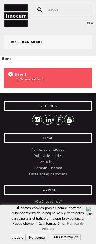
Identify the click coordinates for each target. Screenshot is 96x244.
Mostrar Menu (26, 42)
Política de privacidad (48, 149)
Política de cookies (48, 155)
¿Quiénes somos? (48, 201)
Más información (66, 237)
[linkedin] (43, 120)
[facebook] (53, 120)
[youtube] (64, 120)
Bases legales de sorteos (48, 174)
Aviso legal (48, 161)
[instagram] (32, 120)
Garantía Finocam (48, 167)
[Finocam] (16, 15)
